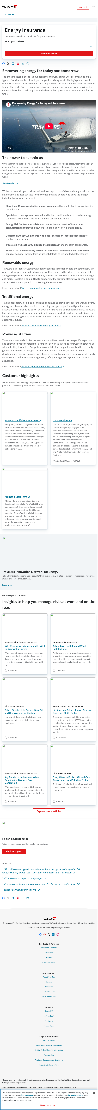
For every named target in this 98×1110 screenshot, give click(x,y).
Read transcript (8, 183)
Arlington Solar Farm (17, 497)
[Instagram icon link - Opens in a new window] (58, 934)
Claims (49, 957)
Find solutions (49, 53)
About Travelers (49, 977)
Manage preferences (48, 1105)
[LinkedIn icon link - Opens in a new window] (53, 934)
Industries (9, 14)
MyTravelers (49, 1016)
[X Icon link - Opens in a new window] (49, 934)
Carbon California (64, 420)
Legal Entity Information (49, 1065)
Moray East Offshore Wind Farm (23, 420)
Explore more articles (49, 811)
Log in (82, 7)
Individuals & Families (49, 947)
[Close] (94, 1093)
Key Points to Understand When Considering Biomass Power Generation (22, 780)
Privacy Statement (75, 1095)
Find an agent (14, 851)
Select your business (14, 41)
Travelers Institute (49, 997)
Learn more (7, 585)
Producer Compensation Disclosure (49, 1060)
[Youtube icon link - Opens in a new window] (44, 934)
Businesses (49, 952)
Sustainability (49, 992)
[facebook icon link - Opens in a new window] (40, 934)
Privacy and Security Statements (49, 1045)
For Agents (49, 1021)
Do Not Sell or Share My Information (49, 1050)
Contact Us (49, 1011)
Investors (49, 987)
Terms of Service (49, 1040)
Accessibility (49, 1055)
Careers (49, 982)
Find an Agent (49, 1026)
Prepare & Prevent (49, 962)
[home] (9, 6)
